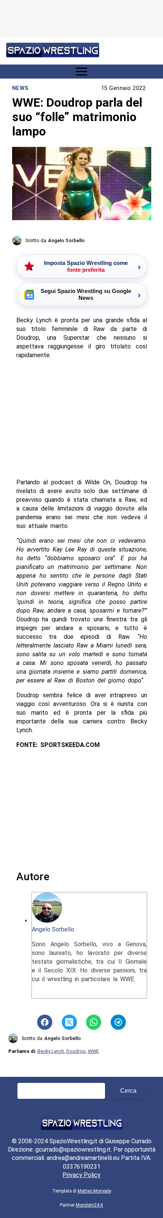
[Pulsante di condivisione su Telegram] (118, 1022)
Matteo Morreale (94, 1191)
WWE (93, 1051)
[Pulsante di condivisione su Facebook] (44, 1022)
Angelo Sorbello (53, 929)
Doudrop (76, 1051)
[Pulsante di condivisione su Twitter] (69, 1022)
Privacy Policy (81, 1175)
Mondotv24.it (89, 1205)
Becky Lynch (51, 1051)
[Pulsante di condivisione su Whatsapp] (93, 1022)
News (20, 88)
